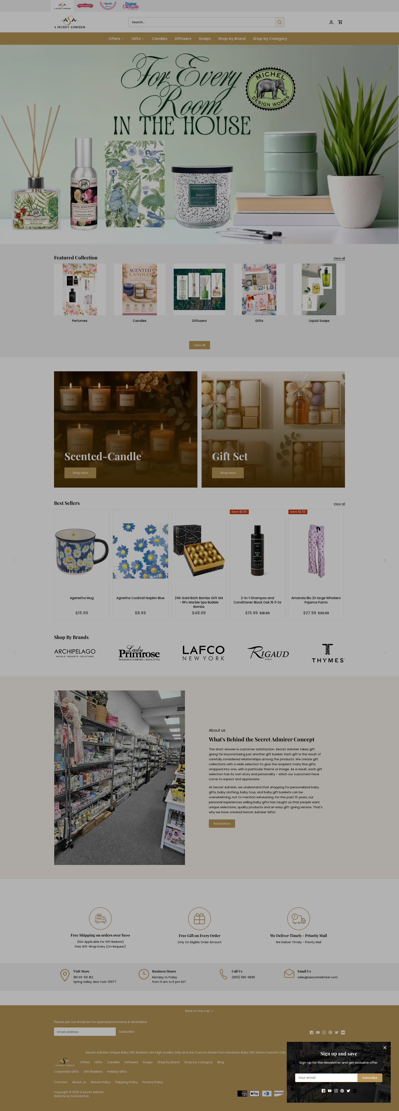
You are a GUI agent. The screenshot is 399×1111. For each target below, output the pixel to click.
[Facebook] (323, 1090)
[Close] (384, 1047)
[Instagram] (336, 1090)
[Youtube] (329, 1090)
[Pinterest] (342, 1090)
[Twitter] (348, 1090)
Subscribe (369, 1077)
